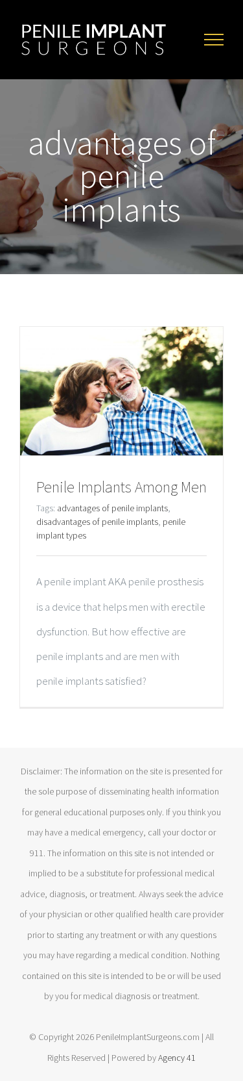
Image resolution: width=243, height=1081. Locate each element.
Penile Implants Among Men (121, 487)
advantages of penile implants (112, 508)
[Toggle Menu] (214, 39)
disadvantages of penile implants (97, 522)
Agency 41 (177, 1057)
